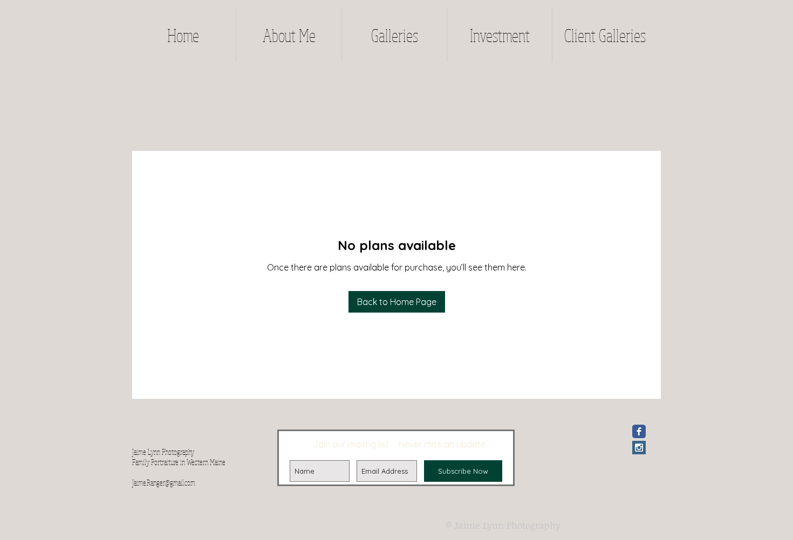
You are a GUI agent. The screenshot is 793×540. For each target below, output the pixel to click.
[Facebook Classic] (639, 431)
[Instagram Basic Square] (639, 447)
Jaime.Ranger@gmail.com (163, 482)
